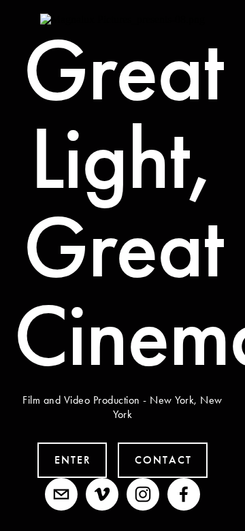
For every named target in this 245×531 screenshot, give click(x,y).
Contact (163, 459)
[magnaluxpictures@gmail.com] (61, 494)
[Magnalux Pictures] (102, 494)
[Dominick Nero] (183, 494)
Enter (72, 459)
